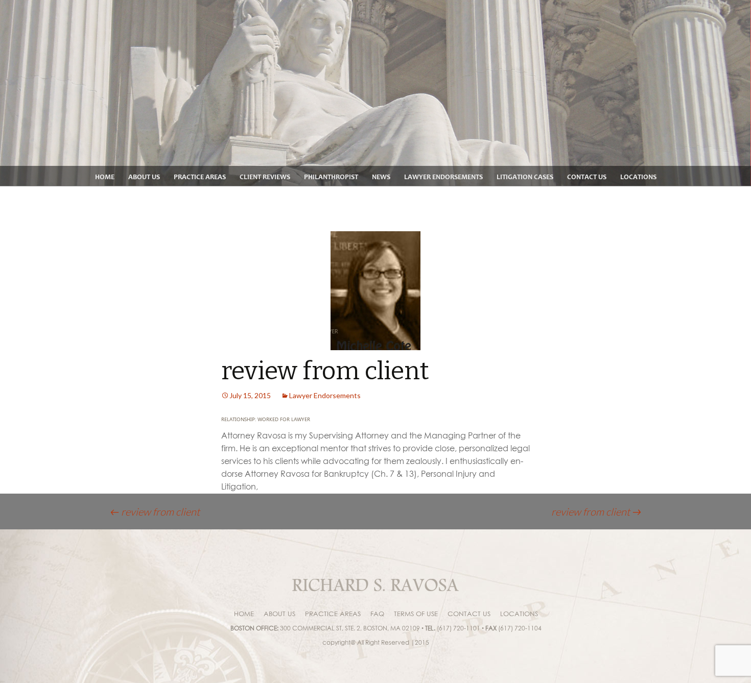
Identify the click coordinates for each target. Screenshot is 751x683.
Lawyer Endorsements (325, 395)
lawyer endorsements (443, 177)
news (381, 177)
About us (144, 177)
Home (104, 177)
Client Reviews (265, 177)
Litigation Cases (525, 177)
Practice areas (200, 177)
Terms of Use (416, 613)
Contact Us (586, 177)
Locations (638, 177)
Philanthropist (331, 177)
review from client (155, 511)
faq (377, 613)
